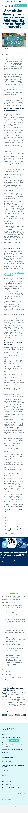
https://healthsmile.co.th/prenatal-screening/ (11, 680)
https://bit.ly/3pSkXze (10, 517)
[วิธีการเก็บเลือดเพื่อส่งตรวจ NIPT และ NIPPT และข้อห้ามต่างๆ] (10, 715)
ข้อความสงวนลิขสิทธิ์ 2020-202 (13, 787)
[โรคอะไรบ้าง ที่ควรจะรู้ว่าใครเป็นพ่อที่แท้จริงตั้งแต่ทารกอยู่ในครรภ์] (4, 715)
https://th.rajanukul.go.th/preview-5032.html (13, 530)
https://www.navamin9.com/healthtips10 (15, 523)
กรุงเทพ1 (13, 749)
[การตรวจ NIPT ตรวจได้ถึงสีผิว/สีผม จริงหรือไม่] (17, 715)
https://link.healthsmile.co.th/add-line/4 (13, 510)
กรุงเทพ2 (19, 749)
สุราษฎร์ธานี (5, 752)
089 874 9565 (18, 1)
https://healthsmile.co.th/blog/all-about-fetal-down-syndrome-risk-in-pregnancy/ (14, 176)
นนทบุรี (11, 751)
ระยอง (18, 751)
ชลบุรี (15, 751)
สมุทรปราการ (5, 751)
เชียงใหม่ (23, 751)
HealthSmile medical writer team (13, 689)
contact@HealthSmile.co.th (12, 782)
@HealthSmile (9, 785)
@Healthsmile (6, 672)
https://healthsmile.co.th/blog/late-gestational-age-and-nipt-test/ (14, 248)
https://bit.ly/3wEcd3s (10, 520)
